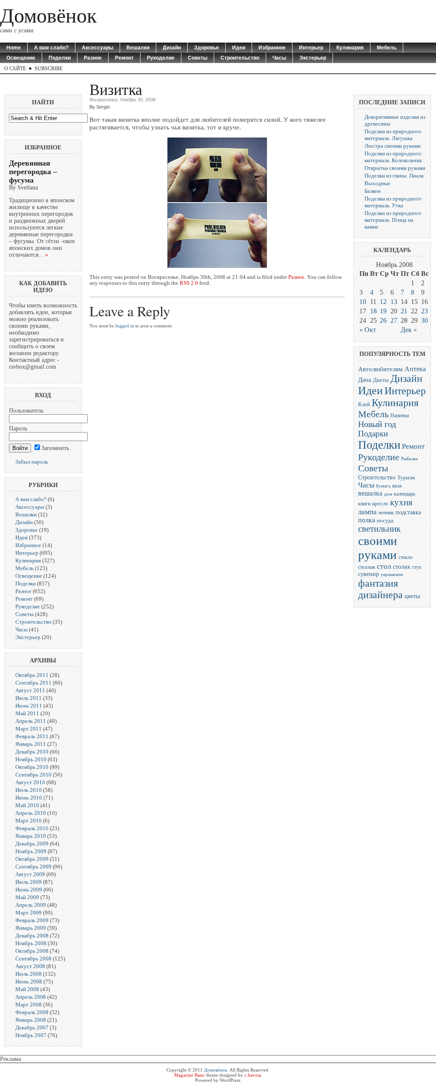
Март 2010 (28, 820)
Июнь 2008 (28, 981)
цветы (412, 596)
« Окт (367, 329)
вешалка (370, 493)
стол (384, 566)
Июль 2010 (28, 790)
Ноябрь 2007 (30, 1035)
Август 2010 (30, 782)
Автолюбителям (380, 369)
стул (416, 567)
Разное (93, 58)
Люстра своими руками (392, 146)
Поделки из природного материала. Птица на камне (393, 220)
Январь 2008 (30, 1020)
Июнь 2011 (28, 705)
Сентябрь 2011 (33, 682)
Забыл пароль (31, 462)
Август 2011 (30, 690)
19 (383, 311)
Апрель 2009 (30, 905)
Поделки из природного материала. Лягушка (393, 134)
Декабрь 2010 (32, 751)
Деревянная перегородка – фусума (33, 171)
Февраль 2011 (32, 736)
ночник (386, 513)
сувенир (368, 574)
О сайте (15, 69)
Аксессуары (97, 48)
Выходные (377, 183)
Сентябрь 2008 (33, 958)
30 (424, 320)
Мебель (386, 48)
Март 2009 (28, 912)
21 (404, 311)
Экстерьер (312, 58)
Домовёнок (48, 15)
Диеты (381, 380)
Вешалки (137, 48)
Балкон (372, 191)
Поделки (60, 58)
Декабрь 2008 (32, 935)
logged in (124, 325)
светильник (379, 528)
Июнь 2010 (28, 797)
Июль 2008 (28, 974)
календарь (404, 494)
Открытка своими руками (394, 168)
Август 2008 (30, 966)
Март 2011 (28, 728)
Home (13, 48)
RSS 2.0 (189, 283)
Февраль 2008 (32, 1012)
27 (393, 320)
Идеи (238, 48)
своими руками (377, 548)
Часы (279, 58)
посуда (385, 521)
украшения (392, 574)
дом (388, 494)
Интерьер (311, 48)
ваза (397, 486)
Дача (364, 379)
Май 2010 (27, 805)
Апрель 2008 (30, 997)
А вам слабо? (51, 48)
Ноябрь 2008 (30, 943)
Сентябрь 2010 (33, 774)
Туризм (406, 478)
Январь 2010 (30, 836)
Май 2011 (27, 713)
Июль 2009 (28, 882)
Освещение (20, 58)
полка (366, 520)
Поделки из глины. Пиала (394, 175)
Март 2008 (28, 1004)
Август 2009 (30, 874)
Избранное (272, 48)
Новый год (377, 424)
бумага (383, 486)
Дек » (409, 329)
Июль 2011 (28, 698)
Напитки (399, 415)
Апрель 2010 (30, 813)
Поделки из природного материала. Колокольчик (393, 156)
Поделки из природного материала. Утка (393, 202)
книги (364, 504)
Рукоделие (161, 58)
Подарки (373, 433)
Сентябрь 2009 (33, 866)
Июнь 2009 (28, 889)
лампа (367, 512)
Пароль (18, 428)
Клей (364, 404)
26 (383, 320)
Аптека (415, 369)
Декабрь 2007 (32, 1027)
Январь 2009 (30, 928)
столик (401, 566)
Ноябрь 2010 (30, 759)
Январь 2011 (30, 744)
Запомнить (55, 448)
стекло (406, 557)
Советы (197, 58)
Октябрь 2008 (32, 951)
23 (424, 311)
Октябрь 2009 (32, 859)
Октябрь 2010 (32, 767)
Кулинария (350, 48)
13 (393, 301)
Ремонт (124, 58)
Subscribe (48, 69)
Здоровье (206, 48)
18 (373, 311)
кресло (380, 504)
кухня (401, 502)
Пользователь (26, 410)
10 (362, 301)
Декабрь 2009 (32, 843)
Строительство (240, 58)
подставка (408, 512)
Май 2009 (27, 897)
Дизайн (172, 48)
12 (383, 301)
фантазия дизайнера (380, 589)
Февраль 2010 (32, 828)
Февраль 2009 (32, 920)
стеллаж (366, 567)
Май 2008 (27, 989)
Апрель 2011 (30, 721)
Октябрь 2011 (32, 675)
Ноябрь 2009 (30, 851)
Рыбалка (409, 458)
